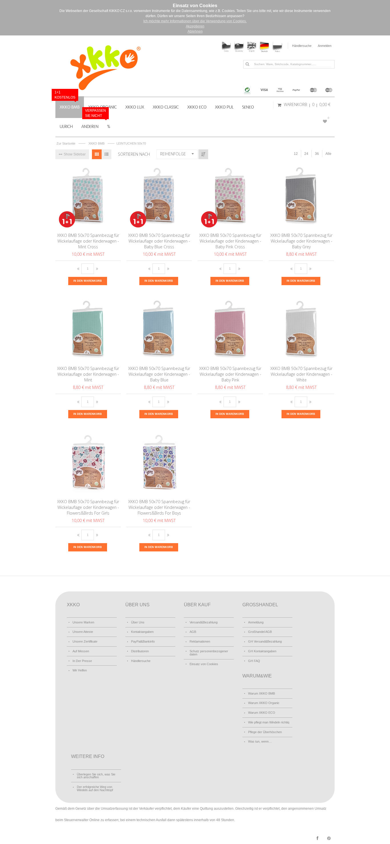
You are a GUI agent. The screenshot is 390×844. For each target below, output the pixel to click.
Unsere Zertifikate (85, 641)
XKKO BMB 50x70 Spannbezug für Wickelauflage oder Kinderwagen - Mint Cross (88, 241)
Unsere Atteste (83, 631)
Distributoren (140, 651)
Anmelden (324, 45)
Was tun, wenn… (260, 741)
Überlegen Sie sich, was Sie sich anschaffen (96, 776)
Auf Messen (81, 651)
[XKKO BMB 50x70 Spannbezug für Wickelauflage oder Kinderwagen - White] (301, 330)
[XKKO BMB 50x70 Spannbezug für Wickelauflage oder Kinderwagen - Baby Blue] (159, 330)
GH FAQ (254, 661)
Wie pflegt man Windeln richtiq (268, 722)
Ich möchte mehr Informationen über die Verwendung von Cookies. (195, 21)
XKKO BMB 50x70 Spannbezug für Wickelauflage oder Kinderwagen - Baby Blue (159, 374)
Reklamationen (200, 641)
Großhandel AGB (260, 631)
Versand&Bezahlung (204, 622)
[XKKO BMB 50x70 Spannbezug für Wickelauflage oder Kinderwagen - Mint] (88, 330)
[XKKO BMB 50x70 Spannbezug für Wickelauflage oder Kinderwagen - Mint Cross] (88, 197)
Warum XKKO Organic (264, 703)
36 (317, 154)
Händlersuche (301, 45)
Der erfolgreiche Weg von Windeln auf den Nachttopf (95, 788)
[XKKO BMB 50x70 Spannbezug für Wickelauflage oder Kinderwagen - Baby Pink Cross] (230, 197)
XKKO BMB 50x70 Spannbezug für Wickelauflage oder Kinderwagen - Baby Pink (230, 374)
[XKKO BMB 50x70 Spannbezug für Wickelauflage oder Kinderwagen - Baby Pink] (230, 330)
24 (306, 154)
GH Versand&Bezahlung (265, 641)
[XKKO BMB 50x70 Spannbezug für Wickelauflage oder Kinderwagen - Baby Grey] (301, 197)
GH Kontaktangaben (262, 651)
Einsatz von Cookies (204, 664)
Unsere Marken (83, 622)
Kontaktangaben (142, 631)
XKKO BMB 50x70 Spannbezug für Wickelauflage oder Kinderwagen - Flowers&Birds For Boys (159, 507)
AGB (193, 631)
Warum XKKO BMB (261, 693)
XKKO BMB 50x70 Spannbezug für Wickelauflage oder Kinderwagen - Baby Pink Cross (230, 241)
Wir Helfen (80, 670)
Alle (328, 154)
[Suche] (247, 64)
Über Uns (137, 622)
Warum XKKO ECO (261, 712)
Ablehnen (195, 31)
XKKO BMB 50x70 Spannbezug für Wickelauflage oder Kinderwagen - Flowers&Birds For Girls (88, 507)
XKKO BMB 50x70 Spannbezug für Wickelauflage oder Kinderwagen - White (301, 374)
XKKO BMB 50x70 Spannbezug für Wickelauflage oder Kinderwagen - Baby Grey (301, 241)
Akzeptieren (195, 26)
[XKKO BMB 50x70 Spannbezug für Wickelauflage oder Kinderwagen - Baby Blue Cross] (159, 197)
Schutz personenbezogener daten (209, 652)
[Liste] (106, 154)
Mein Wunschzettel (328, 118)
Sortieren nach (134, 154)
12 (296, 154)
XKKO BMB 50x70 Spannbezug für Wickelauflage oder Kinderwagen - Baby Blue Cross (159, 241)
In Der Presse (82, 661)
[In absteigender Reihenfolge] (203, 154)
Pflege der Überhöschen (265, 732)
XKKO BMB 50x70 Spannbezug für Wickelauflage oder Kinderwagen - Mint (88, 374)
